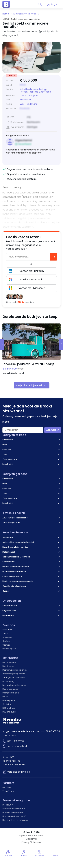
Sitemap (6, 645)
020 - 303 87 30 (15, 741)
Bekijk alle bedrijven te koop (31, 385)
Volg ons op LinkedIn (18, 771)
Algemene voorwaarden (31, 835)
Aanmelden (52, 429)
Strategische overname (13, 677)
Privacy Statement (32, 842)
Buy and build (9, 712)
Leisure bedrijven (29, 95)
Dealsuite (6, 787)
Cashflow (6, 704)
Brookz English (9, 648)
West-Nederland (28, 104)
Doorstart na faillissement (14, 685)
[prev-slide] (2, 344)
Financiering (8, 681)
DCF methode (8, 708)
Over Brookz (7, 629)
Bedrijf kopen (8, 666)
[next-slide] (61, 344)
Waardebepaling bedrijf (13, 673)
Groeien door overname (13, 808)
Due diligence (8, 700)
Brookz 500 (7, 805)
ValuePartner (8, 791)
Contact (6, 641)
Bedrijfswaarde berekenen (14, 670)
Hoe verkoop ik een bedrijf (14, 816)
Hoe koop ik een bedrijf (12, 812)
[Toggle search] (40, 4)
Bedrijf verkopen (9, 662)
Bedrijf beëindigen (10, 689)
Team (5, 633)
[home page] (6, 4)
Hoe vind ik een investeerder (15, 820)
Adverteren (7, 637)
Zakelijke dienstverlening (33, 89)
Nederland (25, 99)
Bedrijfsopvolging (10, 692)
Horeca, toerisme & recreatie (35, 91)
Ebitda (5, 696)
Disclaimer (31, 839)
